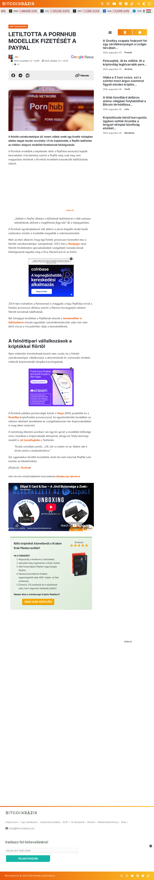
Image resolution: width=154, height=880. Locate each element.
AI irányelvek (77, 822)
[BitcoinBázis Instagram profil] (108, 4)
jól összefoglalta (30, 440)
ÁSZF (65, 822)
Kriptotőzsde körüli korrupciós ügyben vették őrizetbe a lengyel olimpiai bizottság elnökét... (125, 123)
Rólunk (91, 822)
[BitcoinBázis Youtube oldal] (114, 4)
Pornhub (25, 467)
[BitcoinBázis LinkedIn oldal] (120, 4)
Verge (60, 413)
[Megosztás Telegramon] (20, 75)
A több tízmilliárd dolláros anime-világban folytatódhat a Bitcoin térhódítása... (124, 101)
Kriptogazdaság (18, 26)
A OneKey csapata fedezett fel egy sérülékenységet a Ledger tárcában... (125, 44)
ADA (111, 11)
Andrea (128, 69)
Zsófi (127, 89)
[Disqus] (77, 681)
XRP (81, 11)
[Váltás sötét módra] (144, 3)
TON (141, 11)
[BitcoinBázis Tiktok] (132, 4)
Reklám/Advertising (108, 822)
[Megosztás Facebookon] (13, 75)
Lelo (127, 109)
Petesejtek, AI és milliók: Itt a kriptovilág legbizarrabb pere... (125, 62)
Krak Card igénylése (38, 601)
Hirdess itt (70, 210)
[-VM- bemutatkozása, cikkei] (10, 57)
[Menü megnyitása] (149, 3)
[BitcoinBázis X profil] (102, 4)
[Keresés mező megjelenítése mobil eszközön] (139, 3)
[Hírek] (82, 57)
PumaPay (13, 417)
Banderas (129, 133)
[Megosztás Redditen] (27, 75)
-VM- (16, 57)
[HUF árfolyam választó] (148, 11)
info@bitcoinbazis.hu (22, 828)
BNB (18, 11)
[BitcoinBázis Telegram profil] (126, 4)
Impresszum (11, 822)
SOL (50, 11)
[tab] (110, 32)
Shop (123, 822)
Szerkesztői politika (50, 822)
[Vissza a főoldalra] (18, 3)
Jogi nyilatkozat (29, 822)
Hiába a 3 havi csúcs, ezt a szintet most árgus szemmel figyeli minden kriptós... (123, 81)
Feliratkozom (28, 858)
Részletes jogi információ (68, 476)
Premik (128, 52)
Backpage (74, 243)
